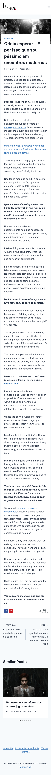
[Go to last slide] (7, 693)
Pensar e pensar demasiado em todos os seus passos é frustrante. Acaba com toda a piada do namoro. (25, 149)
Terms (44, 748)
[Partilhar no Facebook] (6, 611)
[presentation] (25, 682)
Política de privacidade (27, 748)
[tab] (20, 720)
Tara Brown (12, 69)
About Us (8, 748)
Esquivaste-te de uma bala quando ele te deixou (12, 631)
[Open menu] (48, 7)
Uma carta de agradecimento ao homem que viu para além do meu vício (38, 634)
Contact (26, 752)
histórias (8, 39)
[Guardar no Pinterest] (11, 611)
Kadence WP (25, 767)
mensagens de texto (15, 127)
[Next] (44, 693)
